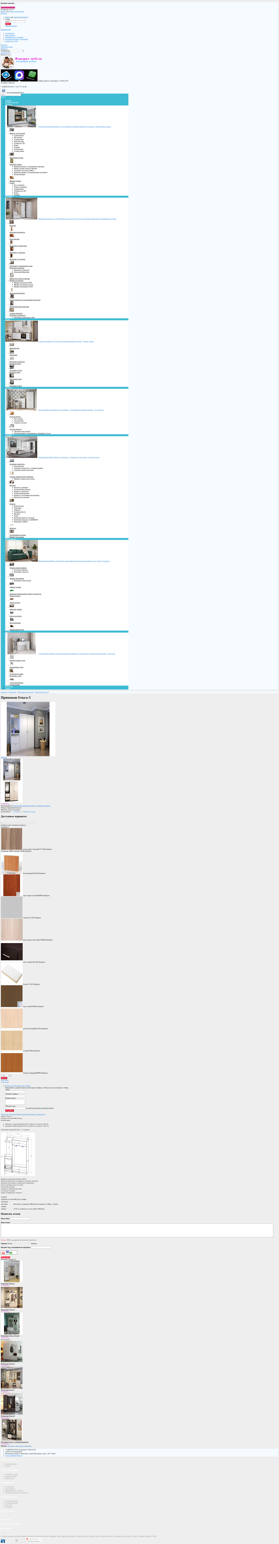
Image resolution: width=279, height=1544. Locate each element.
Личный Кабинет (11, 1501)
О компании (9, 33)
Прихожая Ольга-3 (8, 1310)
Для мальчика (19, 421)
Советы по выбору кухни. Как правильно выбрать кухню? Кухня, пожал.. (66, 341)
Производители (11, 1464)
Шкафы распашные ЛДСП (23, 286)
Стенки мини (18, 149)
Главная (4, 692)
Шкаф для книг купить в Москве (25, 168)
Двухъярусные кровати (22, 431)
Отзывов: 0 (17, 812)
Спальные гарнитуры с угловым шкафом (28, 468)
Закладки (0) (5, 53)
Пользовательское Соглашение (16, 39)
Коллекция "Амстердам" (22, 580)
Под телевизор (19, 185)
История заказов (11, 1503)
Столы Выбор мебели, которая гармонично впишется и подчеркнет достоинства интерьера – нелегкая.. (76, 654)
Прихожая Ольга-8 (8, 1416)
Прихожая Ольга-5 (42, 692)
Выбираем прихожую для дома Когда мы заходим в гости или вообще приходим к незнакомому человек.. (77, 219)
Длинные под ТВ (20, 191)
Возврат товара (11, 1476)
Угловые (17, 147)
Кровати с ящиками (21, 487)
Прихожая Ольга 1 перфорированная (14, 1442)
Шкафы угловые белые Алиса (24, 479)
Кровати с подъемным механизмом (26, 495)
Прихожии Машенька (21, 272)
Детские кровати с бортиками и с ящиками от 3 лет (32, 433)
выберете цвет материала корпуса (13, 825)
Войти (3, 11)
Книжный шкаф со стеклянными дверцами (29, 166)
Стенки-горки (19, 139)
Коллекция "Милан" (21, 570)
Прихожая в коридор (25, 692)
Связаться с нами (11, 41)
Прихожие (12, 692)
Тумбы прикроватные (21, 493)
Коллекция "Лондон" (21, 572)
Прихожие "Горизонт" (22, 270)
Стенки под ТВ (19, 143)
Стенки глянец (19, 151)
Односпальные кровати (22, 489)
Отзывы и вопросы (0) (37, 1114)
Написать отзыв (29, 812)
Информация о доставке (14, 37)
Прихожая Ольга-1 (8, 1283)
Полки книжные (19, 174)
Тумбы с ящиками (20, 187)
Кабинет (4, 13)
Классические (19, 141)
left (5, 757)
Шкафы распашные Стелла (23, 284)
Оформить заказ (7, 47)
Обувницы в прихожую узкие (24, 317)
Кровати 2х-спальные (21, 497)
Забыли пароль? (11, 26)
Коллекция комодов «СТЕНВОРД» (26, 519)
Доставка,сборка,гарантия (18, 1114)
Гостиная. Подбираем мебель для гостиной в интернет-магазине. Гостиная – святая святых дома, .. (75, 127)
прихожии (11, 1446)
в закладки (5, 1082)
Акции (7, 688)
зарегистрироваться (16, 11)
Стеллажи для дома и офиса (24, 170)
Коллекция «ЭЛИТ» (21, 521)
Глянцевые (17, 508)
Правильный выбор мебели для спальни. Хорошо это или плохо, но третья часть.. (69, 457)
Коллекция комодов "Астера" (24, 518)
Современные (19, 135)
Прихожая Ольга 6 (8, 1364)
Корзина (4, 45)
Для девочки (18, 419)
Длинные (17, 510)
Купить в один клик (17, 1086)
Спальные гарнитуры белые (24, 470)
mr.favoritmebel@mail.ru (13, 1455)
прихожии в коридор (23, 1446)
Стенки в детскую (20, 422)
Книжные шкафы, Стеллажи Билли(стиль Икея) (30, 172)
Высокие (17, 514)
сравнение (5, 1080)
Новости (4, 49)
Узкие (16, 516)
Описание (4, 1114)
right (2, 757)
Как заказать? (10, 35)
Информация (6, 30)
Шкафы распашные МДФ (23, 282)
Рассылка (8, 1507)
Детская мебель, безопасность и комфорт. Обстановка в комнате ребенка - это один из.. (71, 410)
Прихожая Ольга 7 (8, 1390)
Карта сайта (9, 1478)
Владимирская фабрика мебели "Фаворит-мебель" (32, 806)
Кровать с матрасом (21, 491)
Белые (16, 145)
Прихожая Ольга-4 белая (10, 1336)
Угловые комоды (20, 512)
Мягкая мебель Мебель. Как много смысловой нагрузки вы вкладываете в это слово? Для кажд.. (74, 561)
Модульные (18, 137)
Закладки (8, 1505)
